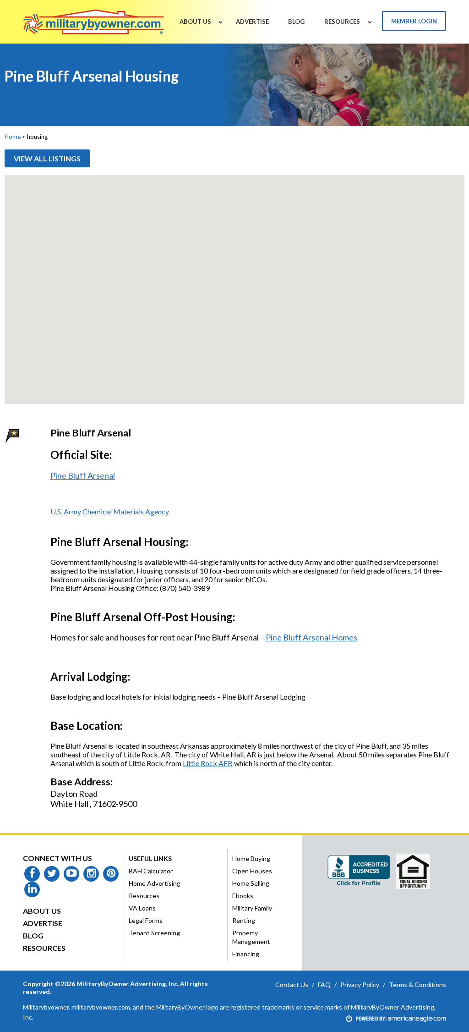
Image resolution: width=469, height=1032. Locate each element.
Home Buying (251, 858)
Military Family (252, 908)
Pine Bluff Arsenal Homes (311, 637)
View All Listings (47, 158)
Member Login (414, 21)
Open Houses (252, 871)
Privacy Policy (359, 984)
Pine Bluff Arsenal (82, 475)
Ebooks (242, 896)
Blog (33, 935)
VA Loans (142, 908)
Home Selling (250, 883)
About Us (42, 910)
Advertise (42, 923)
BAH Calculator (151, 871)
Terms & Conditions (417, 984)
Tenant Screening (154, 933)
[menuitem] (195, 21)
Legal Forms (146, 920)
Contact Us (291, 984)
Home (13, 136)
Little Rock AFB (208, 763)
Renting (243, 920)
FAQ (324, 984)
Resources (44, 948)
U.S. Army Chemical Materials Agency (109, 511)
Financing (245, 954)
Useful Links (150, 858)
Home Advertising (154, 883)
